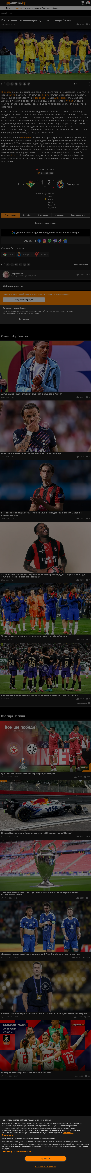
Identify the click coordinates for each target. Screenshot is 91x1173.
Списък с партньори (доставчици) (16, 1151)
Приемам (45, 1158)
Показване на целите (45, 1167)
